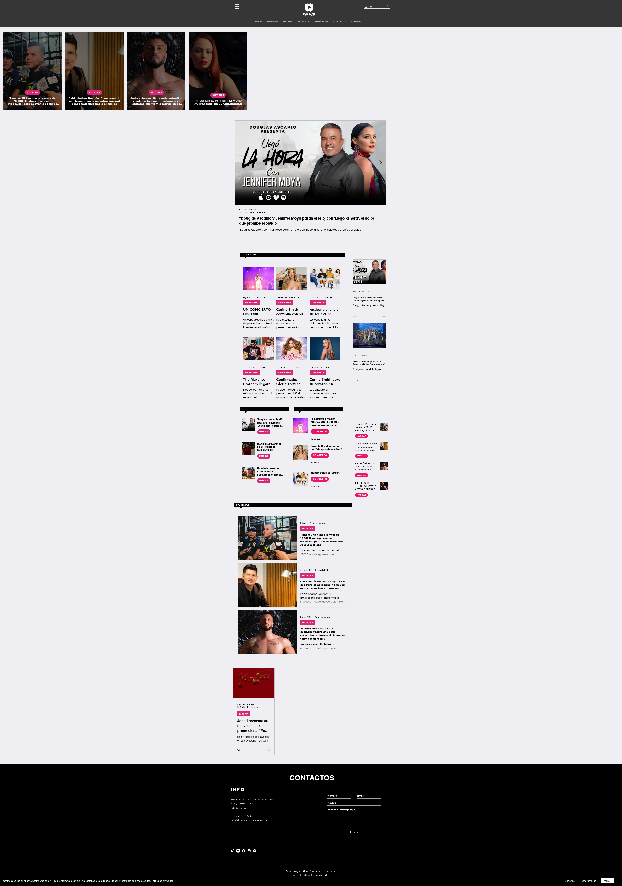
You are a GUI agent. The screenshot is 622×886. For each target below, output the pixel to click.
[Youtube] (238, 851)
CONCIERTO (320, 431)
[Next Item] (380, 163)
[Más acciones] (270, 706)
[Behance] (255, 851)
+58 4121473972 (245, 816)
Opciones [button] (570, 880)
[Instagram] (249, 851)
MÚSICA (263, 431)
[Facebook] (244, 851)
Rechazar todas (588, 880)
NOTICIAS (32, 92)
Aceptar (607, 880)
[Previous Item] (240, 163)
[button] (237, 6)
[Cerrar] (618, 880)
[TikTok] (233, 851)
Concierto (251, 302)
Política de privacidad (162, 880)
